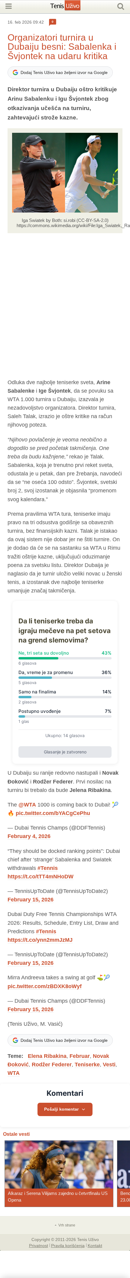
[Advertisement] (65, 305)
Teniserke (87, 1065)
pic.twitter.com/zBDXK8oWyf (45, 986)
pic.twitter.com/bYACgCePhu (53, 813)
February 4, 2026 (29, 836)
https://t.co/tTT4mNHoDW (40, 877)
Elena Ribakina (47, 1056)
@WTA (27, 805)
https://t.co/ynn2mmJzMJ (40, 940)
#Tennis (47, 868)
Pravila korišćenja (68, 1245)
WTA (14, 1073)
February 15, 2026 (31, 900)
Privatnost (38, 1245)
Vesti (109, 1065)
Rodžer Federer (52, 1065)
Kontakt (95, 1245)
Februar (80, 1056)
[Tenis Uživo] (71, 7)
